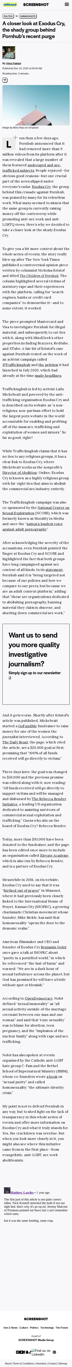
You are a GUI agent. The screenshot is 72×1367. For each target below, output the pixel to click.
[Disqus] (36, 1236)
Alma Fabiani (13, 63)
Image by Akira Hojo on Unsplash (20, 127)
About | (8, 1363)
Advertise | (41, 1363)
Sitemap (62, 1363)
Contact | (53, 1363)
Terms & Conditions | (24, 1363)
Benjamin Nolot (53, 947)
